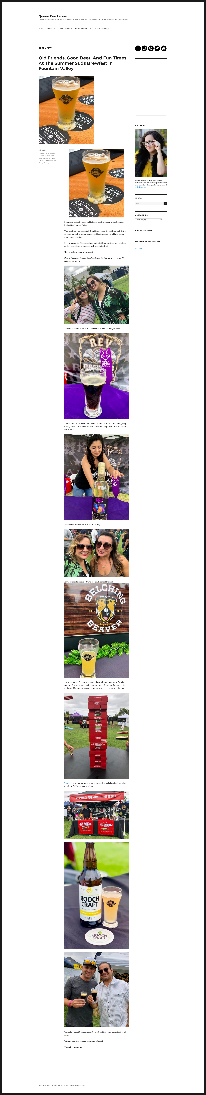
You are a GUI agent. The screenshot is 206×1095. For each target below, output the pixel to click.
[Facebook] (138, 48)
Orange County (44, 163)
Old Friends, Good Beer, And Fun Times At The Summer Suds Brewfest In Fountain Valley (82, 63)
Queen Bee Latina (53, 16)
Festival (67, 783)
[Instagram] (144, 48)
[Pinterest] (151, 48)
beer (40, 158)
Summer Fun (49, 155)
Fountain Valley (44, 153)
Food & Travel (64, 29)
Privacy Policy (57, 1086)
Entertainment (81, 29)
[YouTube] (164, 48)
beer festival (46, 158)
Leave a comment (45, 166)
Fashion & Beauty (101, 29)
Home (41, 29)
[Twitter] (157, 48)
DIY (113, 29)
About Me (51, 29)
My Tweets (139, 248)
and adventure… (140, 187)
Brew (53, 158)
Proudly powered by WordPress (74, 1086)
